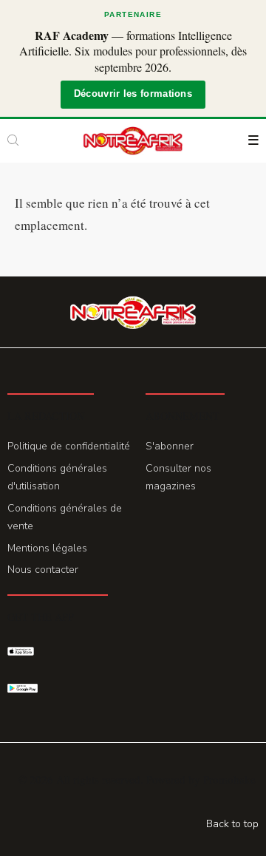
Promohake (229, 779)
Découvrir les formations (133, 94)
